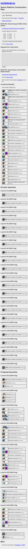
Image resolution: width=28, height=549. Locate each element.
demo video (9, 44)
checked (19, 80)
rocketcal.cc (8, 3)
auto (15, 18)
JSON (23, 545)
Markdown (18, 545)
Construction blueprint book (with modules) (12, 41)
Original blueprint (6, 20)
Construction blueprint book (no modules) (13, 28)
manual (21, 18)
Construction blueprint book (9, 74)
